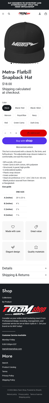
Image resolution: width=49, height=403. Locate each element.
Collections (6, 298)
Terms (4, 371)
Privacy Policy (8, 376)
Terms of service (36, 394)
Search (5, 363)
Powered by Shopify (34, 390)
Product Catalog (9, 367)
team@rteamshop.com (12, 349)
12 (38, 63)
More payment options (24, 147)
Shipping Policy (8, 380)
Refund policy (12, 394)
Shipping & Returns (15, 275)
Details (7, 268)
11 (35, 63)
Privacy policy (24, 394)
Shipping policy (24, 397)
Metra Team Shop (19, 390)
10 (33, 63)
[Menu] (3, 14)
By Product (7, 302)
